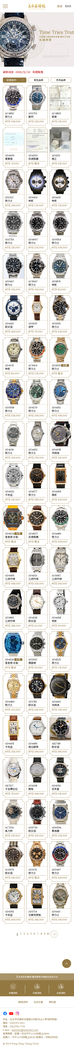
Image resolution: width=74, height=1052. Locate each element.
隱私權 (52, 1002)
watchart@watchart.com (24, 1030)
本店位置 (38, 1002)
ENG (68, 6)
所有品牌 (61, 80)
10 (48, 933)
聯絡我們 (23, 1002)
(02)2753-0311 (17, 1022)
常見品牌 (38, 80)
